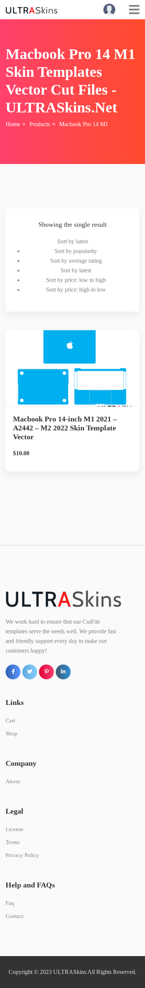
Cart (10, 720)
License (14, 829)
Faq (10, 903)
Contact (14, 916)
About (13, 781)
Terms (13, 842)
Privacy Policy (22, 855)
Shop (11, 733)
